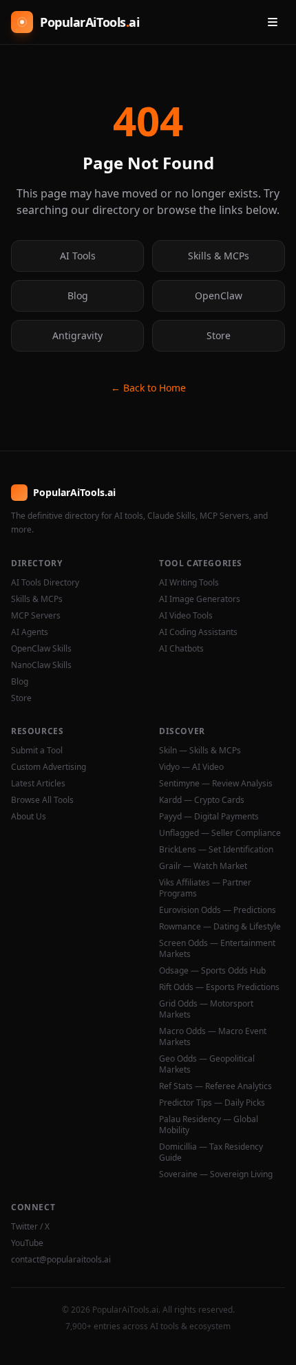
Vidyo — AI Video (191, 767)
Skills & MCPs (218, 255)
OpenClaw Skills (41, 648)
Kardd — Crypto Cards (201, 800)
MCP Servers (36, 615)
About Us (28, 816)
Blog (77, 295)
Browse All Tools (42, 800)
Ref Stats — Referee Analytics (215, 1086)
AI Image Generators (199, 599)
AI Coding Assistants (198, 632)
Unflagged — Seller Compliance (220, 833)
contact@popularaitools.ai (61, 1259)
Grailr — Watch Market (203, 866)
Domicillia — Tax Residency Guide (211, 1152)
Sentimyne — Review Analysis (216, 783)
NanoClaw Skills (41, 665)
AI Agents (29, 632)
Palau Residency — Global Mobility (208, 1125)
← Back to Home (148, 387)
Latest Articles (38, 783)
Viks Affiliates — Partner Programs (205, 888)
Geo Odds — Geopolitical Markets (207, 1064)
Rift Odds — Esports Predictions (219, 987)
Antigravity (77, 335)
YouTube (27, 1243)
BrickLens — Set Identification (216, 849)
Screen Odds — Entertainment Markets (217, 949)
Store (219, 335)
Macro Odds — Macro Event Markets (212, 1037)
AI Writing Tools (189, 582)
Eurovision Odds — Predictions (217, 910)
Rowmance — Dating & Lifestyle (220, 926)
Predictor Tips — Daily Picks (212, 1102)
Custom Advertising (48, 767)
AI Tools (78, 255)
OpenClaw (218, 295)
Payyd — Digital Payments (209, 816)
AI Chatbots (181, 648)
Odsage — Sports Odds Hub (212, 970)
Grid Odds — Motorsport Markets (206, 1009)
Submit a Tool (37, 750)
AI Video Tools (186, 615)
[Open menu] (272, 22)
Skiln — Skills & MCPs (200, 750)
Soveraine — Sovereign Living (216, 1174)
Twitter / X (30, 1226)
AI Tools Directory (45, 582)
